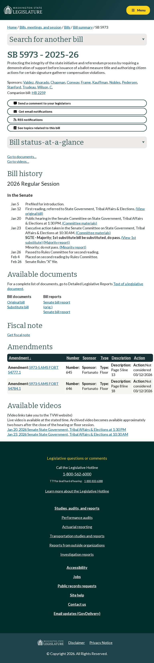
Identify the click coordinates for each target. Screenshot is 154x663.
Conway (73, 82)
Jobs (77, 577)
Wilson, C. (45, 87)
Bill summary (83, 27)
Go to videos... (18, 161)
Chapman (58, 82)
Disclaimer (76, 642)
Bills (67, 27)
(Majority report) (56, 242)
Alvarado (42, 82)
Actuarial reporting (77, 527)
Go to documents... (21, 156)
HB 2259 (39, 92)
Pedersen (129, 82)
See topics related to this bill (38, 128)
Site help (77, 595)
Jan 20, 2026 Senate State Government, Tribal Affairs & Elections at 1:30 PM (66, 429)
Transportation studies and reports (77, 536)
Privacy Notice (100, 642)
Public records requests (77, 586)
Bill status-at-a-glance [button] (77, 142)
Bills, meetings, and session (40, 27)
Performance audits (77, 517)
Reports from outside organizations (77, 545)
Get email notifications (34, 111)
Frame (86, 82)
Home (12, 27)
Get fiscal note (18, 335)
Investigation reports (77, 554)
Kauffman (100, 82)
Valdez (28, 82)
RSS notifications (29, 119)
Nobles (115, 82)
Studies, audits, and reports (77, 508)
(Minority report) (73, 247)
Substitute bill (18, 307)
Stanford (14, 87)
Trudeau (29, 87)
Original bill (16, 302)
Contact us (77, 604)
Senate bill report (56, 312)
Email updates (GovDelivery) (77, 613)
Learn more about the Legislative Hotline (77, 491)
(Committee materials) (79, 223)
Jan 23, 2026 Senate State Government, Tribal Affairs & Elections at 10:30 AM (67, 434)
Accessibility (77, 567)
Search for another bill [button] (77, 39)
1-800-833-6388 (93, 481)
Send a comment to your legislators (44, 103)
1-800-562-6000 (77, 474)
